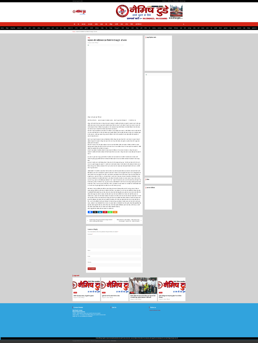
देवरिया (145, 28)
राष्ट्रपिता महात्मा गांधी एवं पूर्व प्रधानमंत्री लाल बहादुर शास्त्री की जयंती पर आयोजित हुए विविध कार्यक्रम (100, 220)
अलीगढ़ (38, 28)
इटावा (53, 28)
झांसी (141, 28)
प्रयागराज (159, 28)
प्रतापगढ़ (154, 28)
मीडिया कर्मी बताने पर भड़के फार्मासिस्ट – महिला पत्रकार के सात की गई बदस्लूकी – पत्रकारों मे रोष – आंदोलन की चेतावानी (128, 220)
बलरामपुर (189, 28)
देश (78, 24)
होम (74, 24)
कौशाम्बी (91, 28)
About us (170, 1)
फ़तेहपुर (164, 28)
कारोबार (96, 24)
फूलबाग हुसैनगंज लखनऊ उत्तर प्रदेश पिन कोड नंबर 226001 (89, 313)
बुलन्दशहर (226, 28)
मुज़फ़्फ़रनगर (254, 28)
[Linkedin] (100, 212)
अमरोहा (25, 28)
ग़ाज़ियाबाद (97, 28)
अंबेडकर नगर (70, 28)
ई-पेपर (127, 24)
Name (89, 250)
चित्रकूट (127, 28)
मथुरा (234, 28)
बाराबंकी (215, 28)
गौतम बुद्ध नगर (116, 28)
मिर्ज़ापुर (248, 28)
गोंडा (106, 28)
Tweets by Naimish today (154, 310)
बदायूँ (181, 28)
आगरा (43, 28)
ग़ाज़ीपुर (102, 28)
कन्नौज (76, 28)
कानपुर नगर (19, 28)
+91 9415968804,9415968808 (85, 316)
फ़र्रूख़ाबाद (170, 28)
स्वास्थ (122, 24)
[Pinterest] (105, 212)
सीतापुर (7, 28)
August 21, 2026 (77, 297)
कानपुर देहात (13, 28)
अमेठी (29, 28)
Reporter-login (182, 1)
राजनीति (116, 24)
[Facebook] (90, 212)
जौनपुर (137, 28)
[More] (115, 212)
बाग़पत (207, 28)
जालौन (132, 28)
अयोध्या (34, 28)
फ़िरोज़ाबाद (176, 28)
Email (89, 256)
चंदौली (123, 28)
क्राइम (101, 24)
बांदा (211, 28)
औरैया (65, 28)
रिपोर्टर (132, 24)
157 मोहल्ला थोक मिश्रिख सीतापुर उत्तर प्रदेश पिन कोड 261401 (93, 314)
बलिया (194, 28)
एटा (61, 28)
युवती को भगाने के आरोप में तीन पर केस (111, 296)
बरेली (185, 28)
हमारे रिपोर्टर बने (138, 24)
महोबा (244, 28)
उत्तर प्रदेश (90, 24)
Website (89, 262)
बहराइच (202, 28)
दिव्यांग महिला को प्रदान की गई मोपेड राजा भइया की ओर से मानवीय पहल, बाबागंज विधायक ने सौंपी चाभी (142, 296)
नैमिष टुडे (96, 42)
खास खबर (83, 24)
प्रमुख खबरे (76, 275)
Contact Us (164, 1)
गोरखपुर (110, 28)
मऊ (230, 28)
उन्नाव (57, 28)
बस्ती (198, 28)
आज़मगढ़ (48, 28)
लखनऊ (2, 28)
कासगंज (81, 28)
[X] (95, 212)
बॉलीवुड (111, 24)
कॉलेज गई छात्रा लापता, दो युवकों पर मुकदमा (84, 296)
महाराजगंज (239, 28)
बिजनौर (220, 28)
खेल (106, 24)
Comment (90, 234)
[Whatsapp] (110, 212)
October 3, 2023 (91, 42)
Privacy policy (175, 1)
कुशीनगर (86, 28)
